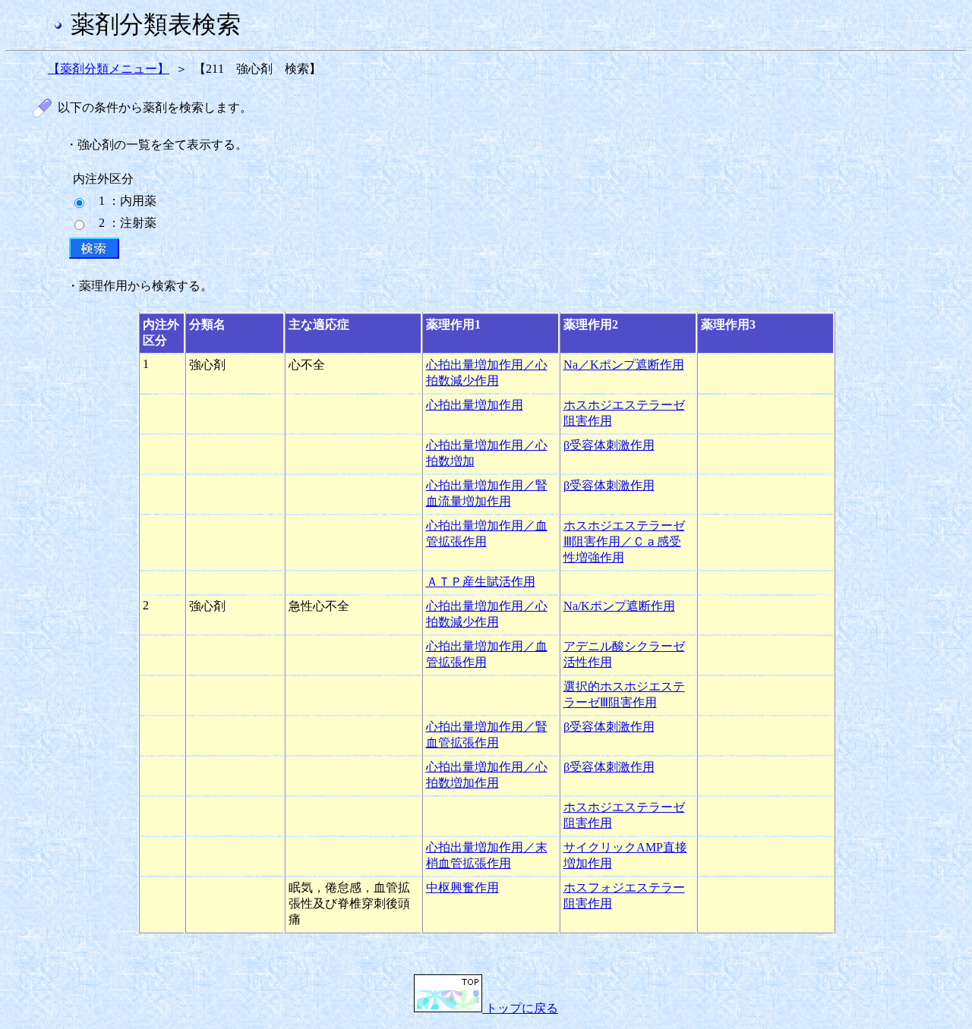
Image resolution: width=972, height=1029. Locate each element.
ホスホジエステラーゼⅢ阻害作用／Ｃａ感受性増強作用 (624, 541)
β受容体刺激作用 (609, 445)
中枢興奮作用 (462, 887)
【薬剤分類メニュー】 (108, 68)
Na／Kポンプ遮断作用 (623, 364)
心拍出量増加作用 (474, 404)
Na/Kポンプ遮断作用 (619, 605)
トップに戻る (520, 1008)
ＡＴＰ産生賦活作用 (480, 581)
